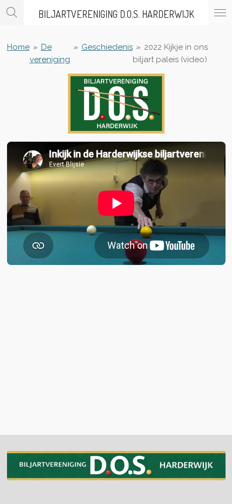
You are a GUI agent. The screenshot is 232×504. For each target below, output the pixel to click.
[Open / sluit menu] (220, 12)
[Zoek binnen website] (12, 12)
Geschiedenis (107, 47)
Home (18, 47)
